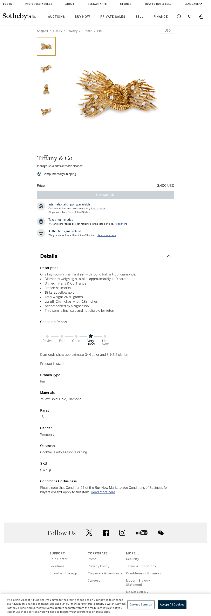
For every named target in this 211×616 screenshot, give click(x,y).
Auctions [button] (56, 17)
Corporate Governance (105, 573)
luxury (57, 31)
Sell (139, 17)
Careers (94, 580)
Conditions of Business (143, 573)
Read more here (103, 492)
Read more (121, 223)
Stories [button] (125, 4)
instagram (122, 533)
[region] (105, 605)
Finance (161, 17)
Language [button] (192, 4)
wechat (161, 533)
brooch (87, 31)
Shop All (42, 31)
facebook (106, 533)
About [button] (69, 4)
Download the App (63, 573)
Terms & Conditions (141, 566)
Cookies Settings (141, 604)
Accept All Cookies (172, 604)
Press (92, 559)
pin (99, 31)
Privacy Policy (98, 566)
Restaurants (97, 4)
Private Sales (112, 17)
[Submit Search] (179, 16)
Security (132, 559)
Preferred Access (38, 4)
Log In (7, 4)
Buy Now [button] (82, 17)
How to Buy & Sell (158, 4)
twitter (89, 533)
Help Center (58, 559)
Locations (56, 566)
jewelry (72, 31)
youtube (142, 532)
